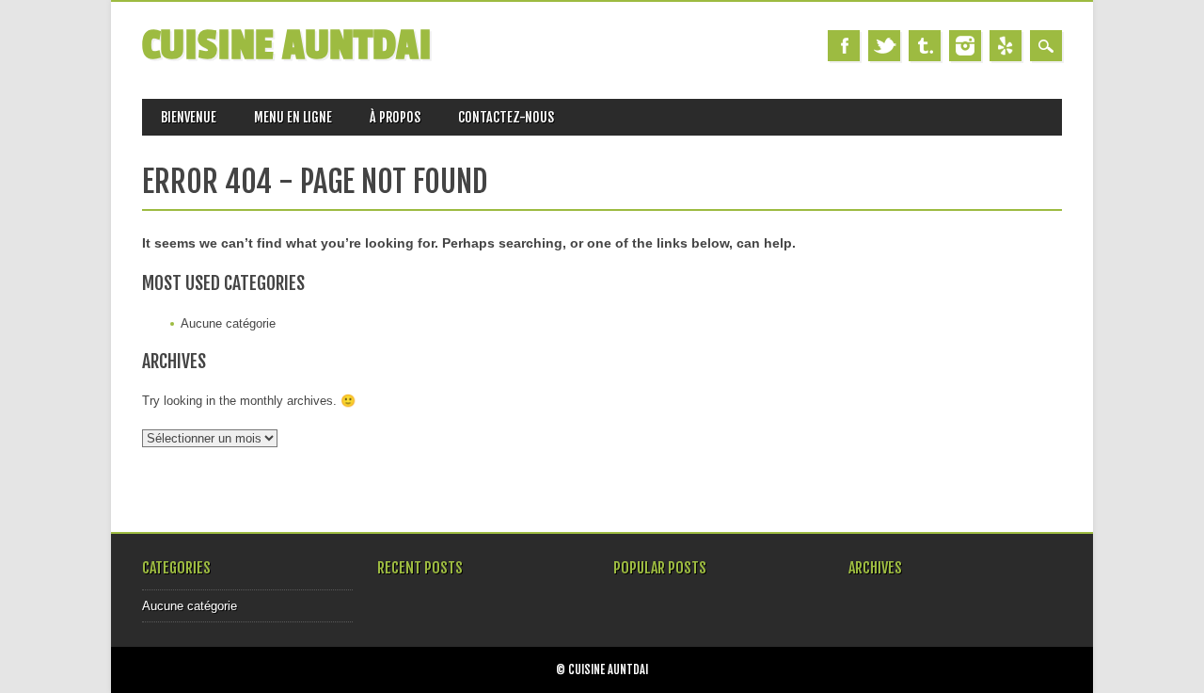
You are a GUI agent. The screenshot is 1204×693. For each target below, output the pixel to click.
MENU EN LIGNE (293, 117)
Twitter (884, 45)
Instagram (965, 45)
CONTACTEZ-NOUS (506, 117)
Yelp (1006, 45)
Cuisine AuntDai (287, 46)
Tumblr (925, 45)
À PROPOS (395, 117)
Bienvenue (188, 117)
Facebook (844, 45)
